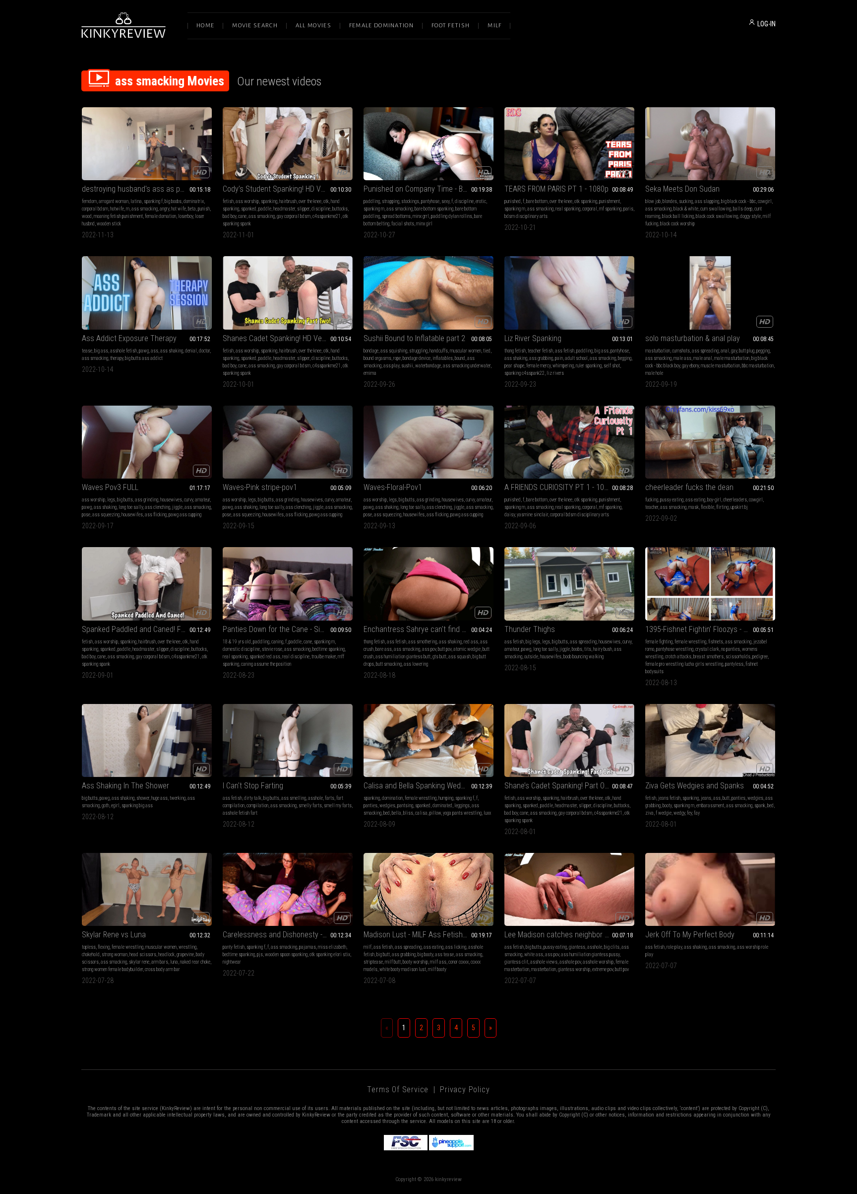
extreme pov (602, 969)
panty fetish (234, 947)
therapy (116, 358)
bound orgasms (377, 358)
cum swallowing (715, 208)
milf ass (438, 962)
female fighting (659, 641)
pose (86, 514)
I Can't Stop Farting (253, 785)
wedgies (387, 805)
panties (370, 805)
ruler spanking (589, 365)
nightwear (232, 962)
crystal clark (707, 649)
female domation (160, 216)
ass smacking (144, 208)
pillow (435, 813)
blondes (670, 201)
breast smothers (708, 656)
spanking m (374, 208)
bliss (408, 813)
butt (726, 798)
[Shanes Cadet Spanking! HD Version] (288, 292)
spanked (248, 208)
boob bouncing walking (583, 656)
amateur (202, 499)
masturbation (657, 350)
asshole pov (570, 962)
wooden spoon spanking (286, 954)
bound (460, 358)
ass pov (429, 649)
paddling (372, 201)
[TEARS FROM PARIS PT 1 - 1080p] (569, 143)
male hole (654, 373)
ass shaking (171, 350)
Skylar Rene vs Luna (114, 934)
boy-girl (714, 499)
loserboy (185, 216)
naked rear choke (195, 962)
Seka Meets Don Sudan (682, 189)
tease (87, 350)
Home (205, 25)
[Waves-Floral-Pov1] (428, 442)
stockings (410, 201)
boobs (577, 649)
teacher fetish (540, 350)
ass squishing (393, 350)
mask (693, 507)
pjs (260, 954)
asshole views (543, 962)
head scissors (142, 954)
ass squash (459, 656)
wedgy (679, 813)
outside (531, 656)
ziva (649, 813)
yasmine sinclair (532, 514)
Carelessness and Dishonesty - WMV (281, 934)
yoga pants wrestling (462, 813)
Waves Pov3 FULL (110, 487)
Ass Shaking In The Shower (125, 785)
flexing (104, 947)
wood (87, 216)
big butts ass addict (144, 358)
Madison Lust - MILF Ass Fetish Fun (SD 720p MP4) (428, 934)
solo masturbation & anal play (692, 338)
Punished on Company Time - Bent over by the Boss (428, 189)
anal (725, 350)
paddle (264, 208)
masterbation (543, 969)
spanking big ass (137, 805)
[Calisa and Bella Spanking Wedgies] (428, 740)
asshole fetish (123, 350)
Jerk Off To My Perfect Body (690, 934)
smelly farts (310, 805)
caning (277, 641)
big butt (383, 954)
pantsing (405, 805)
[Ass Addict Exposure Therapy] (147, 292)
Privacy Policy (465, 1089)
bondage (371, 350)
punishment (609, 201)
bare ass (383, 649)
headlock (166, 954)
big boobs (173, 201)
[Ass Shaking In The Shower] (147, 740)
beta (192, 208)
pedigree (760, 656)
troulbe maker (323, 656)
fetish (228, 201)
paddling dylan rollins (451, 216)
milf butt (393, 962)
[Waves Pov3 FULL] (147, 442)
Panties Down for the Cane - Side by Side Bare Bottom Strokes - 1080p (288, 629)
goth (105, 805)
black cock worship (677, 223)
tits (587, 649)
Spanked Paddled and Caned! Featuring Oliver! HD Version (147, 629)
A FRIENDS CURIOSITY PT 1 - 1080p (560, 487)
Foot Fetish (450, 25)
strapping (390, 201)
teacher (651, 507)
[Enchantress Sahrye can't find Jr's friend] (428, 583)
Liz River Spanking (532, 338)
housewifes (132, 514)
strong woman (114, 954)
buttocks (340, 208)
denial (191, 350)
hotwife (117, 208)
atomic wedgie (467, 649)
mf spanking (610, 208)
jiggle (177, 507)
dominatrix (194, 201)
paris (628, 208)
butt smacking (389, 664)
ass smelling (293, 798)
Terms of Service (397, 1089)
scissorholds (738, 656)
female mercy (538, 365)
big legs (533, 641)
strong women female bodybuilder (112, 969)
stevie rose (272, 649)
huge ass (159, 798)
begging (624, 358)
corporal (589, 208)
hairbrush (288, 201)
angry (164, 208)
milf (367, 947)
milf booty (437, 969)
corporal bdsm (95, 208)
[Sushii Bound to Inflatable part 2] (428, 292)
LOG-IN (766, 24)
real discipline (295, 656)
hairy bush (602, 649)
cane (242, 216)
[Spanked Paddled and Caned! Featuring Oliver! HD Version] (147, 583)
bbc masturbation (758, 365)
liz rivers (555, 373)
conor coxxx (458, 962)
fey (689, 813)
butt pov (444, 649)
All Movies (313, 25)
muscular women (465, 350)
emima (370, 373)
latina (136, 201)
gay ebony (690, 365)
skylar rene (139, 962)
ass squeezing (106, 514)
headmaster (284, 208)
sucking (686, 201)
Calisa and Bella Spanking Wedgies (419, 785)
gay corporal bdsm (293, 216)
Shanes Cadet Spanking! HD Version (280, 338)
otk (326, 201)
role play (674, 947)
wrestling (187, 947)
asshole (315, 798)
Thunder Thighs (529, 629)
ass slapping (707, 201)
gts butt (439, 656)
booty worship (415, 962)
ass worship (247, 201)
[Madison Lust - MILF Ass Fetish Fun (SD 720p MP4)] (428, 889)
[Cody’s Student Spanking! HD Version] (288, 143)
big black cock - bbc (738, 201)
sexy (445, 201)
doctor (204, 350)
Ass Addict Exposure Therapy (129, 338)
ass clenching (157, 507)
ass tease (444, 954)
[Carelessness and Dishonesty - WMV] (288, 889)
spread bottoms (396, 216)
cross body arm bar (162, 969)
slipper (303, 208)
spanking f (153, 201)
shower (142, 798)
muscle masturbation (720, 365)
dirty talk (252, 798)
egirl (115, 805)
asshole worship (598, 962)
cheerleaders (735, 499)
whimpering (563, 365)
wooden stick (109, 223)
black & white (685, 208)
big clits (611, 947)
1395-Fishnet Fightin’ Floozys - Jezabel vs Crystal (710, 629)
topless (89, 947)
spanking (269, 201)
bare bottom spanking (434, 208)
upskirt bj (739, 507)
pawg (144, 350)
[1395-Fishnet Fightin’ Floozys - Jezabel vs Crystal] (710, 583)
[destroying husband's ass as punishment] (147, 143)
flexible (707, 507)
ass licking (455, 947)
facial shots (402, 223)
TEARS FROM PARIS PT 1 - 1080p (556, 189)
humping (445, 798)
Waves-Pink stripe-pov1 (260, 487)
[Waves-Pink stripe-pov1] (288, 442)
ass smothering (422, 641)
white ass (533, 954)
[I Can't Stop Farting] (288, 740)
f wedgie (664, 813)
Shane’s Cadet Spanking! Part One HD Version (569, 785)
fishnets (715, 641)
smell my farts (338, 805)
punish (204, 208)
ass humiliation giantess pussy (590, 954)
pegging (763, 350)
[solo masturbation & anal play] (710, 292)
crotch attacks (678, 656)
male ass (682, 358)
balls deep (742, 208)
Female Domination (381, 25)
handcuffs (438, 350)
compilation (257, 805)
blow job (653, 201)
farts (329, 798)
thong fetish (515, 350)
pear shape (514, 365)
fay (697, 813)
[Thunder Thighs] (569, 583)
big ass (101, 350)
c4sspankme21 (326, 216)
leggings (462, 805)
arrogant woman (113, 201)
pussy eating (671, 499)
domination (392, 798)
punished (512, 201)
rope (397, 358)
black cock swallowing (717, 216)
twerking (177, 798)
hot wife (178, 208)
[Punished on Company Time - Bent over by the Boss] (428, 143)
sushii (407, 365)
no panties (730, 649)
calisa (421, 813)
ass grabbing (541, 358)
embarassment (710, 805)
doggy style (750, 216)
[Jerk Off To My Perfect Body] (710, 889)
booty (667, 805)
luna (174, 962)
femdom (89, 201)
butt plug (746, 350)
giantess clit (516, 962)
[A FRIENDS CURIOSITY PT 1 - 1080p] (569, 442)
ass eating (695, 499)
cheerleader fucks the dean (689, 487)
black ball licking (678, 216)
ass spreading (705, 350)
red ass (471, 641)
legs (111, 499)
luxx (487, 813)
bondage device (416, 358)
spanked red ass (264, 656)
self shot (612, 365)
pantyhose (430, 201)
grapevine (185, 954)
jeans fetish (669, 798)
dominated (442, 805)
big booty (425, 954)
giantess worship (574, 969)
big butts (125, 499)
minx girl (424, 223)
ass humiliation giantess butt (402, 656)
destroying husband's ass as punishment (147, 189)
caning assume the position (266, 664)
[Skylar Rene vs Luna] (147, 889)
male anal (702, 358)
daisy (509, 514)
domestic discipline (241, 649)
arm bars (159, 962)
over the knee (310, 201)
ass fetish (564, 350)
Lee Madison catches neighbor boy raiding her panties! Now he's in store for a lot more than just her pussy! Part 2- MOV (569, 934)
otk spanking (585, 201)
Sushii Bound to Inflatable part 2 (414, 338)
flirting (722, 507)
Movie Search (255, 25)
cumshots (681, 350)
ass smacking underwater (466, 365)
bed (386, 813)
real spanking (567, 208)
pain (559, 358)
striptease (373, 962)
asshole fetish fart (240, 813)
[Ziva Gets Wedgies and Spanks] (710, 740)
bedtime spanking (328, 649)
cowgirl (765, 201)
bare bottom (537, 201)
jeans (706, 798)
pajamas (307, 947)
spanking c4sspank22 (524, 373)
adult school (576, 358)
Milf (494, 25)
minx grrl (421, 216)
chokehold (91, 954)
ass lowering (416, 664)
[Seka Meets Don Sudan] (710, 143)
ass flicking (156, 514)
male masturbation (731, 358)
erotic (481, 201)
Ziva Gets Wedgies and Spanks (694, 785)
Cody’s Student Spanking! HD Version (282, 189)
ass (154, 350)
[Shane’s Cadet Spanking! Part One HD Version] (569, 740)
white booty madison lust (402, 969)
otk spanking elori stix (329, 954)
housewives (171, 499)
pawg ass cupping (185, 514)
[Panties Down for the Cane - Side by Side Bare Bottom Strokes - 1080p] (288, 583)
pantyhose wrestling (674, 649)
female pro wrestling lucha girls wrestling (684, 664)
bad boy (229, 216)
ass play (391, 365)
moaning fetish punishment (118, 216)
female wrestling (690, 641)
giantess (577, 947)
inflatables (442, 358)
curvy (188, 499)
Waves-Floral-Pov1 (393, 487)
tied (486, 350)
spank (759, 805)
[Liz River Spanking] (569, 292)
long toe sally (131, 507)
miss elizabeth (332, 947)
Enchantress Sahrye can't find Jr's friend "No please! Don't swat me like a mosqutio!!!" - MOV (428, 629)
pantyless (734, 664)
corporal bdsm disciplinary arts (579, 514)
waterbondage (428, 365)
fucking (651, 499)
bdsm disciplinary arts (526, 216)
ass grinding (146, 499)
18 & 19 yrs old (237, 641)
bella (396, 813)
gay (734, 350)
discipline (320, 208)
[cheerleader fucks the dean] (710, 442)
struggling (418, 350)
